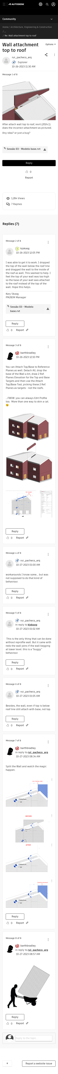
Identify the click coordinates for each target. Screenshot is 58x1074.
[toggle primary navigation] (6, 4)
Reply (29, 163)
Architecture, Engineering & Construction (31, 27)
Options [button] (49, 44)
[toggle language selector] (40, 4)
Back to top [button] (7, 1063)
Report (29, 177)
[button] (54, 54)
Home (5, 27)
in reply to (26, 624)
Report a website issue (39, 1063)
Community (9, 19)
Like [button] (27, 172)
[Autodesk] (17, 4)
